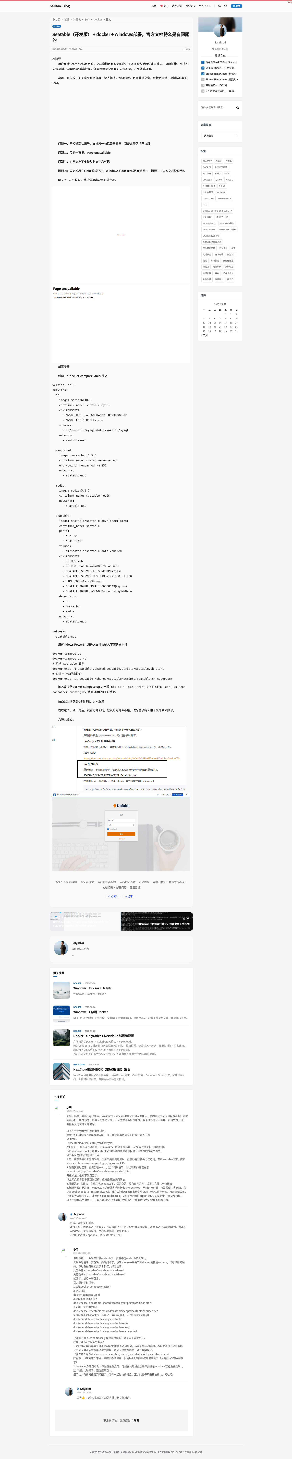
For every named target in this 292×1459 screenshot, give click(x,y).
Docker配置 (87, 882)
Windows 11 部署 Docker (90, 1011)
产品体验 (144, 882)
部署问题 (121, 887)
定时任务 (207, 254)
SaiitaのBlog (60, 6)
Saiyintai (77, 942)
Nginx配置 (208, 192)
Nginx (222, 186)
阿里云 (230, 279)
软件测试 (177, 6)
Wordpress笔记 (211, 236)
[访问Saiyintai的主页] (220, 30)
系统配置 (207, 273)
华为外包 (223, 248)
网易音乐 (190, 6)
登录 (237, 6)
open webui (224, 198)
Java (227, 173)
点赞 (114, 896)
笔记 (66, 19)
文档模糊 (108, 887)
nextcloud (209, 186)
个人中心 (203, 6)
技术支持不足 (176, 882)
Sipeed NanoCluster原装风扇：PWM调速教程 (222, 79)
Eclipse (207, 173)
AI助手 (219, 161)
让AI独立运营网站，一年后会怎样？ (222, 91)
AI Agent (207, 161)
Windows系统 (128, 882)
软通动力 (219, 279)
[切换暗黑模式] (219, 6)
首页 (154, 6)
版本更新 (217, 267)
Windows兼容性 (107, 882)
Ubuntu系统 (222, 217)
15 (225, 323)
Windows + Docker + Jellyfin (92, 988)
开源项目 (231, 254)
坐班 (233, 248)
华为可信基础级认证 (212, 242)
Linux (219, 180)
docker (207, 167)
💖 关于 (164, 6)
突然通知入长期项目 (216, 85)
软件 (87, 19)
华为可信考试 (209, 248)
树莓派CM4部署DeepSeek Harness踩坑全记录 (222, 62)
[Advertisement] (121, 113)
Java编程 (207, 180)
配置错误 (135, 887)
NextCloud (79, 1064)
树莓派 (206, 267)
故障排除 (215, 261)
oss (205, 205)
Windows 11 (209, 223)
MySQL (229, 180)
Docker (98, 19)
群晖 (217, 273)
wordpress (209, 229)
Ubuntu (207, 217)
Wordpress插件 (227, 229)
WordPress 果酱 (193, 1452)
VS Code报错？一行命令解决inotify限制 (222, 68)
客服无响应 (159, 882)
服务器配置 (228, 261)
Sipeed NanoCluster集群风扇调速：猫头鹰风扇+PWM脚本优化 (222, 74)
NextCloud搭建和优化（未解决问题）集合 (101, 1069)
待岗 (205, 261)
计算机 (77, 19)
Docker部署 (70, 882)
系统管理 (229, 267)
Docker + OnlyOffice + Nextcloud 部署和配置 (103, 1035)
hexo (218, 173)
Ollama (221, 192)
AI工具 (229, 161)
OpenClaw (208, 198)
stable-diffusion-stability (217, 211)
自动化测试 (228, 273)
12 (209, 323)
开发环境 (219, 254)
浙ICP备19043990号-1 (143, 1452)
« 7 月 (204, 335)
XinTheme (176, 1452)
